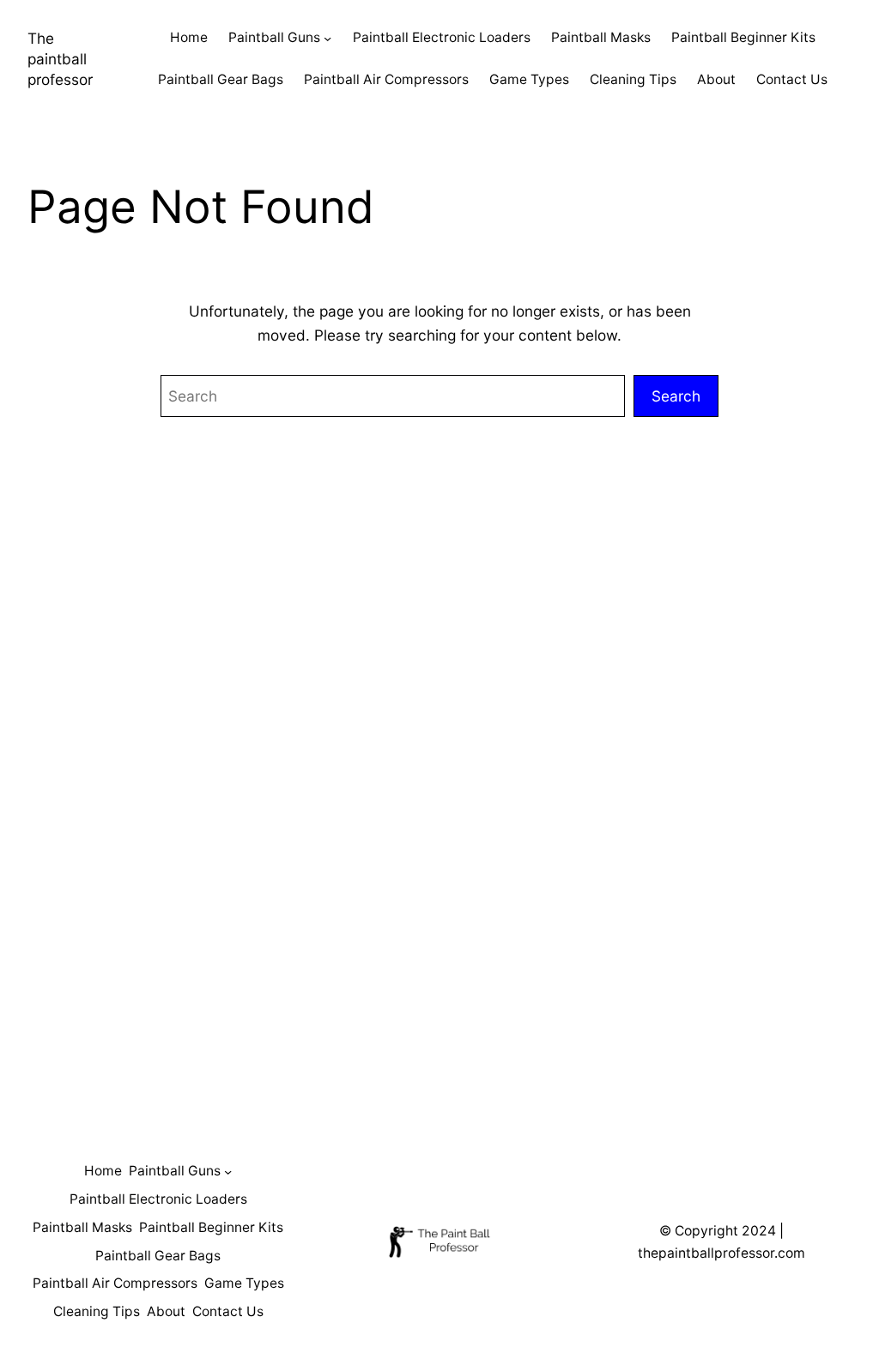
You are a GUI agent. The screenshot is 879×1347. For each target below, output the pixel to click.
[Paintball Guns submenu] (327, 38)
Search (676, 396)
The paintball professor (60, 58)
